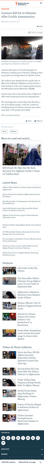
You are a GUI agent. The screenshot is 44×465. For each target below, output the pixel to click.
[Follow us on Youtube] (3, 438)
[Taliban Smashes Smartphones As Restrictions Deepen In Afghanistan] (9, 418)
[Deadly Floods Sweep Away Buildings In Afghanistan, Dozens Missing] (9, 393)
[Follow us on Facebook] (28, 438)
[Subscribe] (3, 443)
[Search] (40, 462)
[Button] (40, 26)
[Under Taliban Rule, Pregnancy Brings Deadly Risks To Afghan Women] (9, 382)
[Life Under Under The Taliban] (9, 271)
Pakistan (5, 9)
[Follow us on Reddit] (8, 438)
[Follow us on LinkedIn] (33, 438)
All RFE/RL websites (9, 462)
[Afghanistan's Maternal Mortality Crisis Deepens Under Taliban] (9, 295)
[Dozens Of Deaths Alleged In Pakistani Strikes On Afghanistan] (9, 407)
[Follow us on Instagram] (13, 438)
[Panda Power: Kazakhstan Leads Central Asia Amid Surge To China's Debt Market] (9, 333)
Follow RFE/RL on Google (27, 462)
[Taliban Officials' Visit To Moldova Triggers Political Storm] (9, 305)
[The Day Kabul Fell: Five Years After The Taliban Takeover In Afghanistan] (9, 371)
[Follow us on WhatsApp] (38, 438)
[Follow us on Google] (18, 438)
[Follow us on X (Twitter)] (23, 438)
